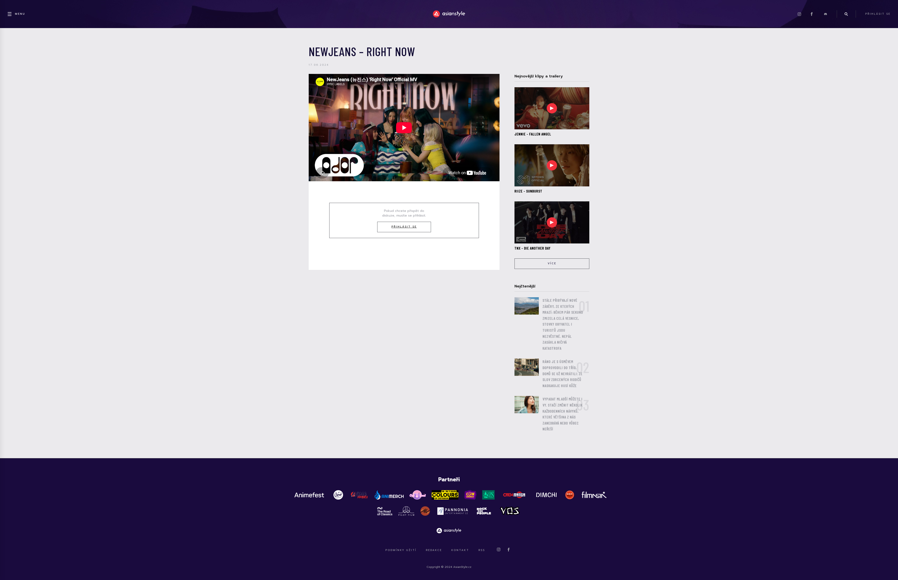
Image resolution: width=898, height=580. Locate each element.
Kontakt (460, 550)
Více (552, 263)
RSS (481, 550)
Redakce (434, 550)
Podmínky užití (400, 550)
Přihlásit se (404, 227)
